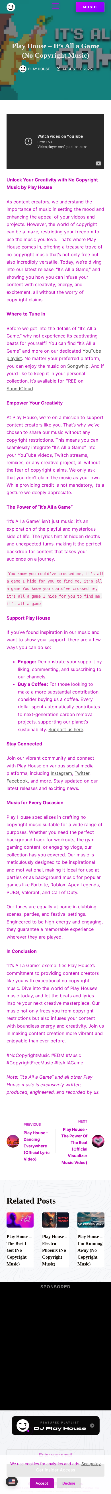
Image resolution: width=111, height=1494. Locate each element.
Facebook (17, 781)
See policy (91, 1463)
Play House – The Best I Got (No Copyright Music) (19, 1250)
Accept (42, 1483)
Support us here (65, 729)
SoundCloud (20, 388)
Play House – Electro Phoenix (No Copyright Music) (54, 1250)
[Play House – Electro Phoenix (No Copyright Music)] (55, 1220)
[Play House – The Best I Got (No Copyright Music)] (20, 1220)
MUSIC (90, 7)
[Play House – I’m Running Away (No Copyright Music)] (90, 1220)
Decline (68, 1483)
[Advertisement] (55, 1346)
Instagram (61, 773)
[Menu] (55, 6)
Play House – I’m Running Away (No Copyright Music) (89, 1250)
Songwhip (78, 366)
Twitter (82, 773)
